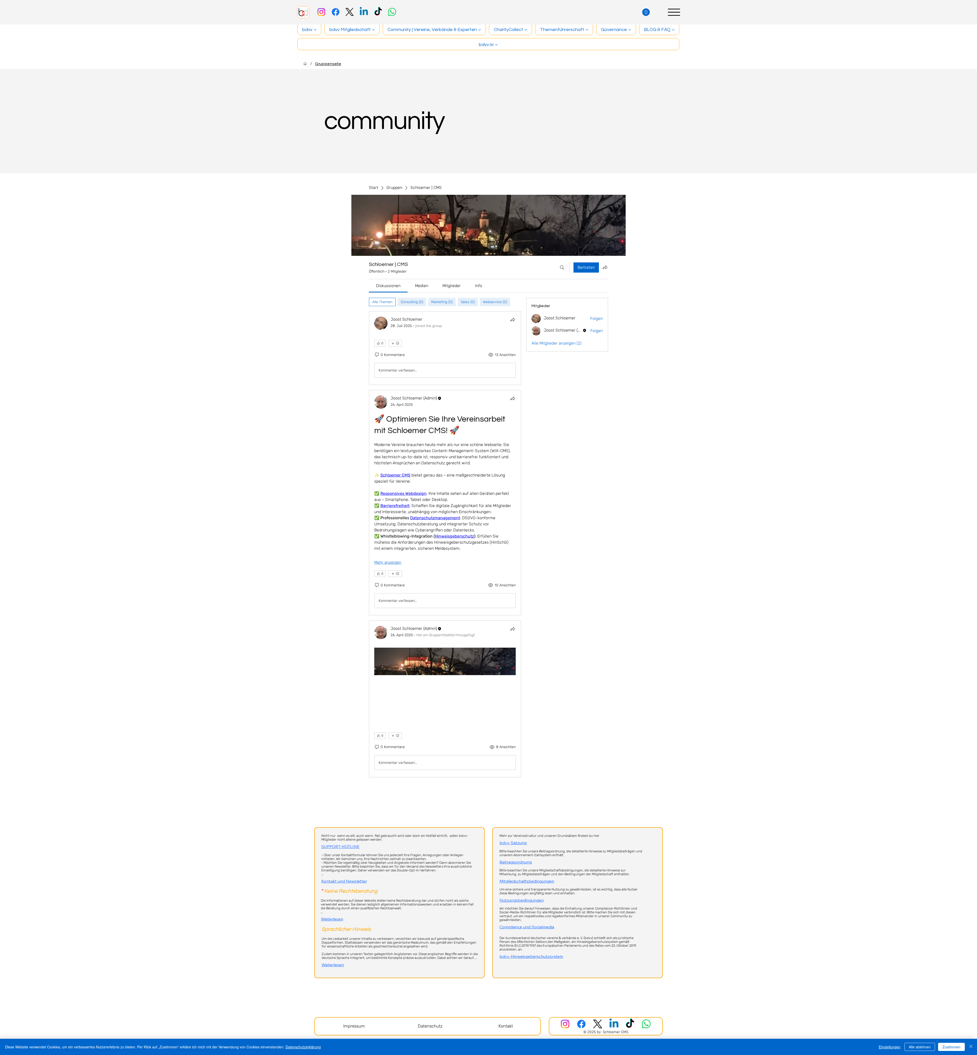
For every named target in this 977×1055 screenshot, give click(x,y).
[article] (445, 348)
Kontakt (505, 1026)
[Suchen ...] (562, 267)
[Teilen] (513, 320)
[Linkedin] (364, 12)
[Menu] (674, 12)
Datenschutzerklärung (303, 1046)
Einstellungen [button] (889, 1046)
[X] (349, 12)
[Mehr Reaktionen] (395, 343)
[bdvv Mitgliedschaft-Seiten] (373, 29)
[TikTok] (378, 12)
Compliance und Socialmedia (526, 926)
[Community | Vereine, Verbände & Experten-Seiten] (479, 29)
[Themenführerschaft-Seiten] (587, 29)
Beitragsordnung (515, 862)
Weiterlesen (332, 919)
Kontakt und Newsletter (344, 881)
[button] (646, 12)
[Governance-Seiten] (629, 29)
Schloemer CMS (615, 1032)
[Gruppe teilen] (605, 267)
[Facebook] (336, 12)
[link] (388, 285)
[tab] (382, 302)
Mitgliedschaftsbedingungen (526, 881)
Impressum (354, 1026)
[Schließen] (971, 1047)
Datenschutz (430, 1026)
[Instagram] (321, 12)
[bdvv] (305, 63)
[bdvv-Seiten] (315, 29)
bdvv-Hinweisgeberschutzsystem (531, 956)
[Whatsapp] (392, 12)
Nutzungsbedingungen (521, 900)
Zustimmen (951, 1046)
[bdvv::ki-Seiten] (496, 44)
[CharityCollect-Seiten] (526, 29)
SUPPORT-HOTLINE (340, 846)
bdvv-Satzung (513, 842)
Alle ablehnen (920, 1046)
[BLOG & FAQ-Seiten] (673, 29)
